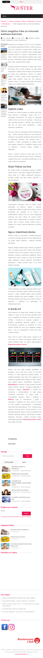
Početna (3, 21)
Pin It (21, 2)
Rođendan (30, 21)
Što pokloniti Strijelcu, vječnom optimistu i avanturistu (18, 601)
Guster (8, 38)
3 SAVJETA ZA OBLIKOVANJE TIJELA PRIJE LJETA (21, 483)
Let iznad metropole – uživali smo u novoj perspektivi (18, 611)
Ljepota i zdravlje (14, 21)
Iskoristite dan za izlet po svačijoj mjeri (14, 609)
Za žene (38, 21)
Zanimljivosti (6, 24)
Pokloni (23, 21)
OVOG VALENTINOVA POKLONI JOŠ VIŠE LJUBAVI (18, 598)
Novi (24, 462)
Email (2, 510)
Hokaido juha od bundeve (19, 474)
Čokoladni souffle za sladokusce (19, 529)
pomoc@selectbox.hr (21, 654)
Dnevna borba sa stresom (20, 490)
